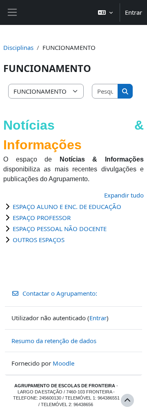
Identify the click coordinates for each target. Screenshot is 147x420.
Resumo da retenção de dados (53, 341)
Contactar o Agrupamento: (59, 293)
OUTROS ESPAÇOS (39, 240)
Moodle (63, 363)
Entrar (133, 12)
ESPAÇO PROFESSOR (42, 217)
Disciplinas (18, 47)
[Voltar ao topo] (127, 400)
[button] (105, 12)
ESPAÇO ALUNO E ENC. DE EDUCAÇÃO (67, 206)
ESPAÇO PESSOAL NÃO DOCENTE (60, 229)
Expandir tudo (124, 195)
